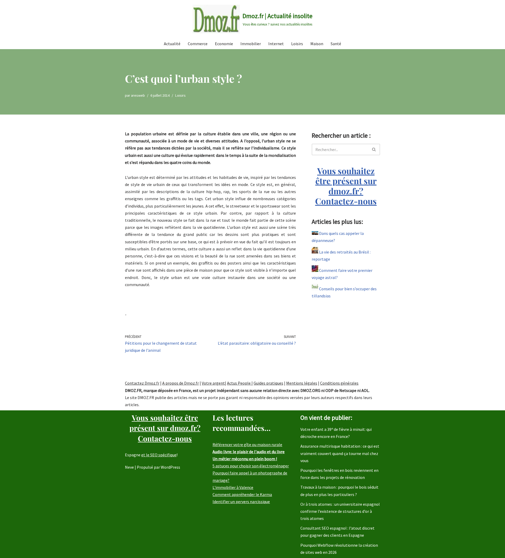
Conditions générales (339, 383)
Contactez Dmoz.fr (142, 383)
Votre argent (213, 383)
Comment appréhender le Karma (242, 494)
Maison (316, 43)
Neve (129, 467)
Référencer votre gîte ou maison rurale (247, 444)
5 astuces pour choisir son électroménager (251, 465)
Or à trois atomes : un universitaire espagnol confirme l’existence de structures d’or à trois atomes (340, 511)
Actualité (172, 43)
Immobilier (250, 43)
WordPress (170, 467)
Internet (276, 43)
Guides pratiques (268, 383)
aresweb (138, 95)
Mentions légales (301, 383)
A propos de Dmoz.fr (180, 383)
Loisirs (297, 43)
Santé (336, 43)
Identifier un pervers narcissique (241, 501)
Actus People (239, 383)
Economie (224, 43)
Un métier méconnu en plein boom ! (245, 458)
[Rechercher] (374, 149)
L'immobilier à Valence (233, 487)
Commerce (198, 43)
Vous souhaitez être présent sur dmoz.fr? (346, 185)
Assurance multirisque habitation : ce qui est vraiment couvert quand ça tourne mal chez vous (339, 453)
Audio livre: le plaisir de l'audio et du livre (249, 451)
